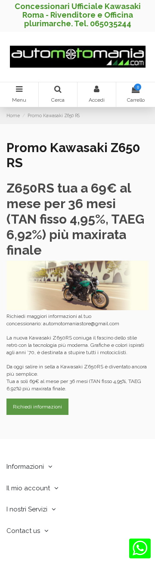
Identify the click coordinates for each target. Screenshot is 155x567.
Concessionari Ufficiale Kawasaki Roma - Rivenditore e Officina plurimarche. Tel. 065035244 (78, 15)
